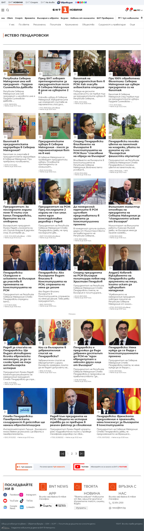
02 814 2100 (117, 503)
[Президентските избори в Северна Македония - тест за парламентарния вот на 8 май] (54, 126)
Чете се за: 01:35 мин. (83, 175)
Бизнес (64, 18)
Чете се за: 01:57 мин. (118, 309)
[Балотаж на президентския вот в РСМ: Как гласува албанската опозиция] (89, 63)
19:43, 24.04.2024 (46, 170)
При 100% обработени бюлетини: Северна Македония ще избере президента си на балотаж (124, 84)
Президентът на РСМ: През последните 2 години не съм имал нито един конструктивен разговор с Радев (54, 214)
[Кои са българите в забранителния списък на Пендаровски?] (54, 332)
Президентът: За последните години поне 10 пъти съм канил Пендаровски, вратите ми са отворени (17, 214)
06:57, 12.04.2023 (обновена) (50, 236)
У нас (11, 24)
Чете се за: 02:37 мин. (83, 241)
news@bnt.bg (119, 508)
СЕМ (47, 524)
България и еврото (48, 18)
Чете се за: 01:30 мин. (120, 437)
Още (132, 24)
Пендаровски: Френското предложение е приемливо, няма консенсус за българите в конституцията (118, 421)
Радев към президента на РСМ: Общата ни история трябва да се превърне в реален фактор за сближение (71, 421)
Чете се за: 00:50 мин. (13, 166)
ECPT (54, 524)
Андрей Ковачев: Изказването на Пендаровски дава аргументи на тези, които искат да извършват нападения (123, 281)
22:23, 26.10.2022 (116, 371)
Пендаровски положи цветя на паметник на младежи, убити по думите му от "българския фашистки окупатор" (124, 149)
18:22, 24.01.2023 (10, 383)
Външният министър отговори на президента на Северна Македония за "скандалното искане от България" (124, 214)
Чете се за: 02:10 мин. (118, 372)
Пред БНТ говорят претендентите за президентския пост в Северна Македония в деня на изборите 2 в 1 (53, 86)
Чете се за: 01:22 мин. (74, 437)
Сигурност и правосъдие (112, 24)
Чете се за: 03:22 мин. (83, 381)
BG (139, 10)
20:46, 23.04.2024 (81, 173)
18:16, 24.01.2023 (45, 371)
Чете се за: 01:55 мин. (13, 307)
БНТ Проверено (105, 18)
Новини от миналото (82, 18)
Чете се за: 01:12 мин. (26, 437)
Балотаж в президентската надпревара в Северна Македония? (19, 146)
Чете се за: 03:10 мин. (48, 109)
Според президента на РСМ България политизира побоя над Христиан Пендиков (89, 277)
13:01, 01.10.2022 (10, 437)
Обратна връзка (35, 524)
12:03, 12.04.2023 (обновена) (15, 236)
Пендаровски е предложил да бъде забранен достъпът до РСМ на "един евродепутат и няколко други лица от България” (88, 356)
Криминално (71, 24)
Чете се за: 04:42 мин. (13, 238)
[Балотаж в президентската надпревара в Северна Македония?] (19, 126)
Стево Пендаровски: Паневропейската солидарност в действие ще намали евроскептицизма (24, 421)
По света (24, 24)
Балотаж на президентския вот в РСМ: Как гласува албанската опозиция (89, 83)
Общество (88, 24)
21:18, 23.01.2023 (80, 380)
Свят (10, 18)
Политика (55, 24)
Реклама (72, 314)
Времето (30, 18)
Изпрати (81, 508)
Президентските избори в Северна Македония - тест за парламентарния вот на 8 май (53, 147)
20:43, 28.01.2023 (81, 296)
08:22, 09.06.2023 (116, 171)
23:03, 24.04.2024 (11, 165)
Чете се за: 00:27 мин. (118, 172)
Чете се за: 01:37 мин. (13, 384)
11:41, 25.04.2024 (116, 105)
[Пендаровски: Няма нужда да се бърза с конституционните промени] (125, 332)
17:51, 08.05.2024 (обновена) (50, 108)
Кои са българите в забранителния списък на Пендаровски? (52, 352)
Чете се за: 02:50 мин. (48, 306)
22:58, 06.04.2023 (116, 236)
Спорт (19, 18)
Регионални (39, 24)
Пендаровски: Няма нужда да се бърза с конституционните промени (123, 352)
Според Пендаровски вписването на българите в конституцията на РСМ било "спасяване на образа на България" (89, 149)
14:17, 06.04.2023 (10, 305)
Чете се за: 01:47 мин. (13, 106)
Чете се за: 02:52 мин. (48, 172)
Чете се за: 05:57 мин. (48, 372)
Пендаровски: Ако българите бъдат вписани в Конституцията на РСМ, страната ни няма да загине (52, 280)
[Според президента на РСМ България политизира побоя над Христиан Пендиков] (89, 257)
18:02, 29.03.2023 (46, 304)
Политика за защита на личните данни (76, 524)
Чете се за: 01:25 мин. (48, 238)
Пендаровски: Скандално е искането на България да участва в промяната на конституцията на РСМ (19, 281)
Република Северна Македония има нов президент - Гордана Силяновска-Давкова (18, 83)
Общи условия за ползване (13, 524)
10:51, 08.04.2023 (81, 239)
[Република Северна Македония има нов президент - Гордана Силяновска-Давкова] (19, 63)
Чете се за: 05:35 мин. (83, 103)
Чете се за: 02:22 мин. (118, 106)
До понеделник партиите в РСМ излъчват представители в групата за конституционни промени (86, 215)
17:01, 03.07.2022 (104, 437)
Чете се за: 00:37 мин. (83, 298)
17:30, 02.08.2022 (57, 437)
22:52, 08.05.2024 (11, 104)
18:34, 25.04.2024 (81, 102)
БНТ (3, 2)
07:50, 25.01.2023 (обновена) (120, 307)
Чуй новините (130, 18)
